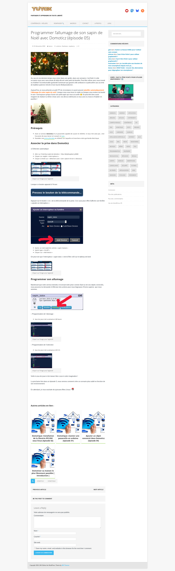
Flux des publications (115, 194)
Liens (109, 23)
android (122, 113)
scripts (112, 161)
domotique (51, 481)
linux (111, 142)
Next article (98, 489)
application (132, 113)
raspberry (72, 46)
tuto (63, 136)
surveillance (114, 165)
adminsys (113, 113)
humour (129, 132)
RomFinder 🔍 (59, 23)
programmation (115, 151)
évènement (132, 175)
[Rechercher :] (126, 34)
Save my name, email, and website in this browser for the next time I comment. (64, 548)
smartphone (131, 161)
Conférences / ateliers (39, 23)
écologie (122, 175)
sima (110, 59)
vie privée (113, 170)
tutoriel (134, 165)
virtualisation (124, 170)
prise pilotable (49, 138)
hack (111, 132)
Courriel (37, 537)
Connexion (111, 190)
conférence (128, 122)
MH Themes (65, 565)
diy (136, 122)
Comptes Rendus (115, 122)
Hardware (65, 46)
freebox (136, 127)
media (125, 142)
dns (111, 127)
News (128, 146)
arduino (58, 46)
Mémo (121, 146)
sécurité (124, 165)
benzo (50, 46)
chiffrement (132, 118)
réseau (134, 156)
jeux (139, 137)
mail (118, 142)
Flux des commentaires (115, 199)
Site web (37, 542)
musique (112, 146)
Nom (36, 531)
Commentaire (39, 515)
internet (131, 137)
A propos (98, 23)
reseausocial (114, 156)
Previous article (39, 489)
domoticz (40, 481)
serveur (120, 161)
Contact (85, 23)
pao (135, 146)
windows (113, 175)
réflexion (125, 156)
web (133, 170)
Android (73, 23)
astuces (121, 118)
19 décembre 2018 (39, 46)
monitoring (134, 142)
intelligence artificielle (117, 137)
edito (128, 127)
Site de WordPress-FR (115, 203)
